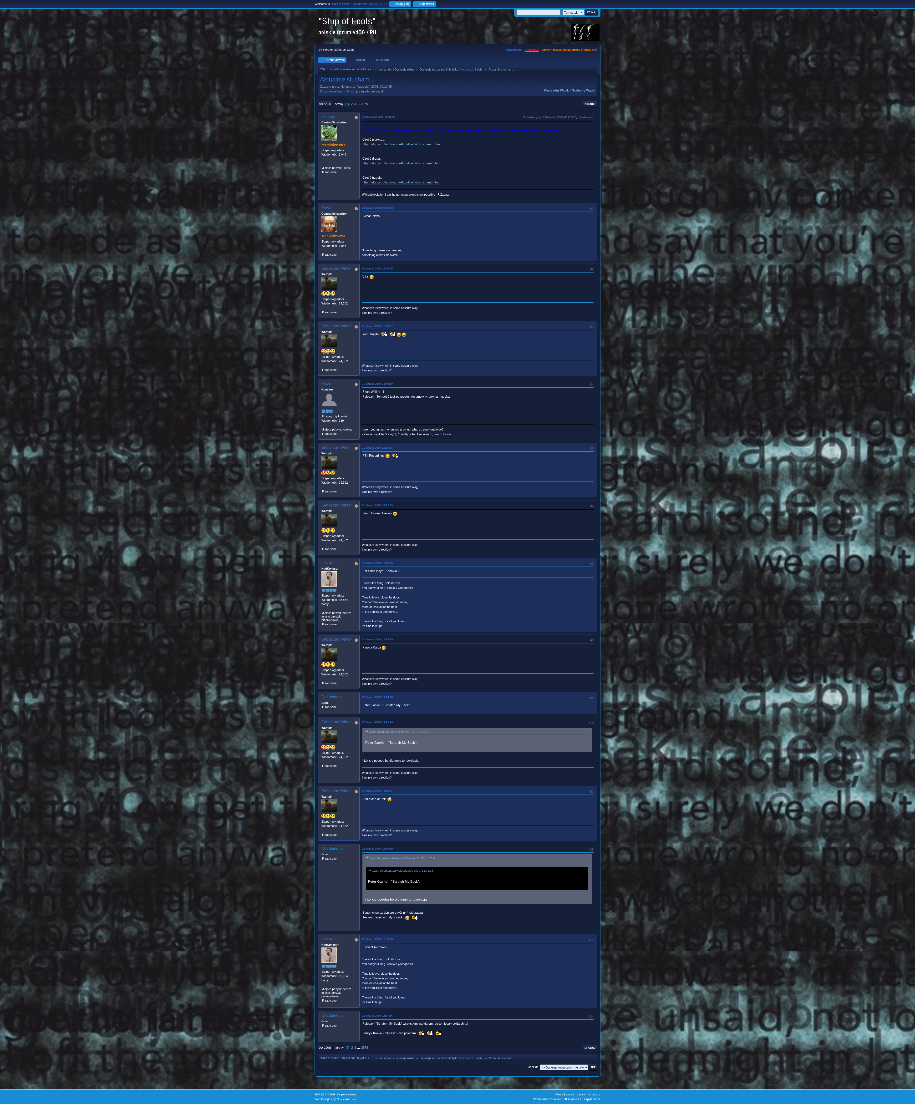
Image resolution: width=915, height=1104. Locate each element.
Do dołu (325, 104)
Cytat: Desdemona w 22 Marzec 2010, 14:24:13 (399, 732)
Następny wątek (583, 90)
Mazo (326, 383)
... (359, 104)
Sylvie (479, 69)
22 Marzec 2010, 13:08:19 (377, 639)
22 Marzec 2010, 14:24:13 (377, 697)
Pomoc (559, 1094)
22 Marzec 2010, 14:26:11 (377, 791)
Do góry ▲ (594, 1094)
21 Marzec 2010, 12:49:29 (377, 383)
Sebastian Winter (336, 268)
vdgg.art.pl (532, 49)
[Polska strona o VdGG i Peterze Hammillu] (323, 163)
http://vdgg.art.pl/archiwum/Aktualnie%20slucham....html (401, 144)
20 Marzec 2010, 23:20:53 (377, 208)
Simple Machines (346, 1094)
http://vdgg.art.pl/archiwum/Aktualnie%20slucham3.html (400, 182)
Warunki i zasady (576, 1094)
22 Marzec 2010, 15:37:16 (377, 1015)
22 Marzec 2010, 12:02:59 (377, 563)
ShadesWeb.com (347, 1099)
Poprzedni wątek (556, 90)
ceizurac (329, 563)
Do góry (325, 1047)
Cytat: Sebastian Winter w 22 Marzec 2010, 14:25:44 (403, 858)
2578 (364, 104)
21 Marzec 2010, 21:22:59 (377, 505)
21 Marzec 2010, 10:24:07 (377, 326)
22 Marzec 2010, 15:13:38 (377, 939)
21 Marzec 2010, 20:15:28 (377, 447)
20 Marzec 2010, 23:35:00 (377, 268)
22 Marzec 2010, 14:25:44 (377, 722)
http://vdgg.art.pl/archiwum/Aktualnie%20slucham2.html (400, 163)
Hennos (328, 116)
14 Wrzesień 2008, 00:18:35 (378, 117)
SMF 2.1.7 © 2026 (325, 1094)
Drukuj (590, 104)
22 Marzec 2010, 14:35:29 (377, 848)
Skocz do (533, 1067)
